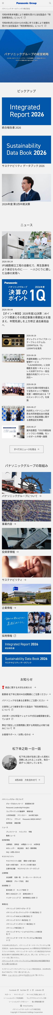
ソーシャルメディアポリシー (19, 1002)
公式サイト (29, 975)
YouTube (23, 990)
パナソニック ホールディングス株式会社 (16, 8)
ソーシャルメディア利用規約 (13, 998)
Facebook (12, 990)
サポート (8, 994)
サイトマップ (18, 994)
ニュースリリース (14, 975)
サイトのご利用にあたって (36, 994)
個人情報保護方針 (38, 1002)
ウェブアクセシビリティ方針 (36, 998)
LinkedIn (38, 990)
